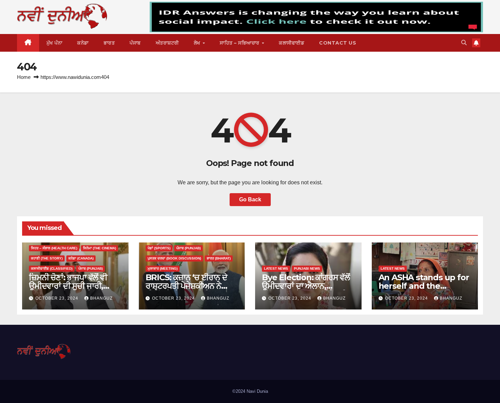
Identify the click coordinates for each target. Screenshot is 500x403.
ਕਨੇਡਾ (83, 43)
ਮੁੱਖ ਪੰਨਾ (55, 43)
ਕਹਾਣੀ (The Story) (47, 258)
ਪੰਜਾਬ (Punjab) (90, 268)
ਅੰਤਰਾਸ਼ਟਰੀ (167, 43)
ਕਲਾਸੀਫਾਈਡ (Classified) (51, 268)
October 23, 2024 (57, 298)
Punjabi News (307, 268)
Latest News (276, 268)
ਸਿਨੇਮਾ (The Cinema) (99, 248)
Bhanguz (101, 298)
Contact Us (337, 43)
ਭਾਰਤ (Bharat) (219, 258)
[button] (464, 43)
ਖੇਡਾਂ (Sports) (159, 248)
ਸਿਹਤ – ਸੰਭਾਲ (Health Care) (54, 248)
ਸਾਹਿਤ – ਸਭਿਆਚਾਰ (240, 43)
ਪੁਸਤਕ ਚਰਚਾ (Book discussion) (174, 258)
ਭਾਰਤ (109, 43)
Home (24, 77)
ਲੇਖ (198, 43)
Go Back (250, 199)
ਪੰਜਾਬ (135, 43)
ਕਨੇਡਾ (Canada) (81, 258)
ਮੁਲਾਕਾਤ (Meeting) (163, 268)
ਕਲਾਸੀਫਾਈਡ (291, 43)
